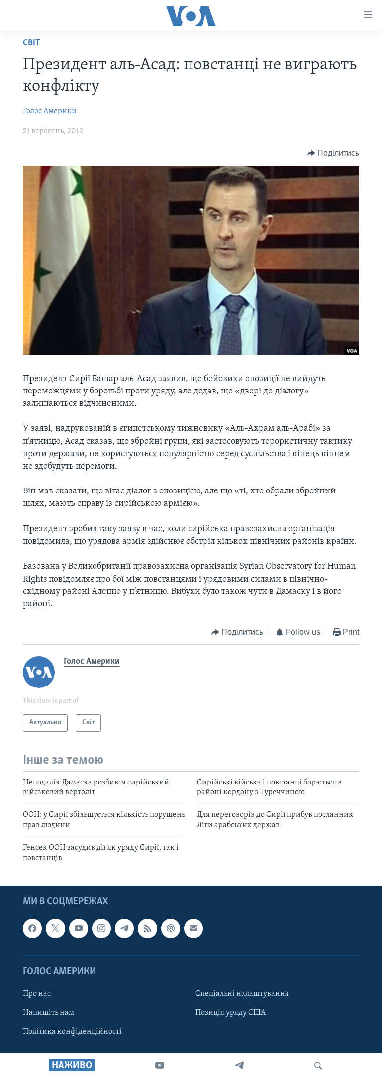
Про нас (37, 994)
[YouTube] (159, 1065)
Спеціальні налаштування (242, 994)
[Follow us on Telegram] (124, 928)
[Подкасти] (170, 928)
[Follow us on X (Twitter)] (55, 928)
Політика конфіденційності (72, 1032)
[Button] (333, 153)
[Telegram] (239, 1065)
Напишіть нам (48, 1013)
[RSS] (147, 928)
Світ (31, 43)
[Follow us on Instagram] (101, 928)
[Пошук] (318, 1065)
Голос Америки (50, 111)
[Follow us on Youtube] (78, 928)
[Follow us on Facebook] (32, 928)
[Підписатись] (193, 928)
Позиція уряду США (230, 1013)
